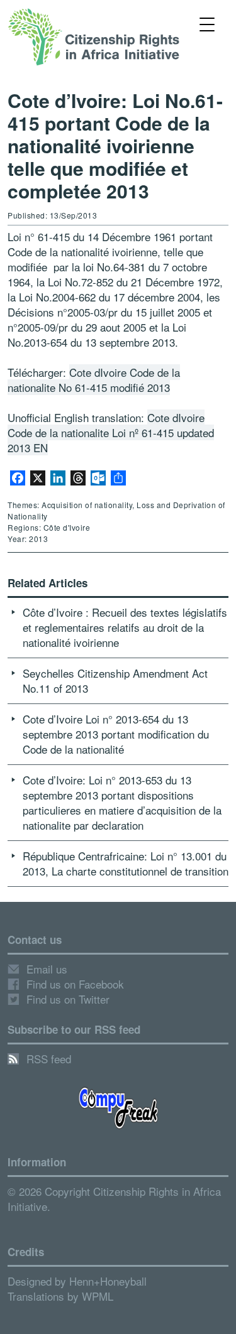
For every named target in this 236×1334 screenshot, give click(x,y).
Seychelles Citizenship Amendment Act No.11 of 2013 (115, 680)
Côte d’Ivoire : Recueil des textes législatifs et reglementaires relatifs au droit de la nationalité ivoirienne (125, 627)
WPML (97, 1296)
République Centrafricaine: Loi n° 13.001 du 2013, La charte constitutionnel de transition (125, 863)
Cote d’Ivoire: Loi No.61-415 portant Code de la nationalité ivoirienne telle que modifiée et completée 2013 (115, 145)
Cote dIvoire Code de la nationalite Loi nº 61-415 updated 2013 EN (111, 432)
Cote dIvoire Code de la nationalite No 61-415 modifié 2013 (94, 379)
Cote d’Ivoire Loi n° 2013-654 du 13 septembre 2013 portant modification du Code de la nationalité (116, 734)
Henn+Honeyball (108, 1281)
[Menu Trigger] (206, 23)
